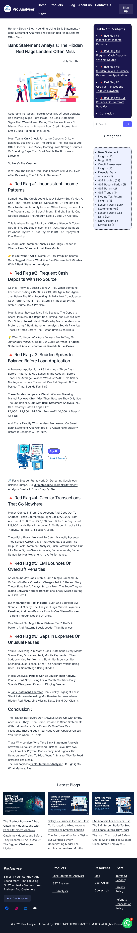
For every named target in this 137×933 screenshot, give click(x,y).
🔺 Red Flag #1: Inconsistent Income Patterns (108, 40)
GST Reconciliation (110, 184)
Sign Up (126, 9)
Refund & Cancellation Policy (123, 904)
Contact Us (102, 890)
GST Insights (106, 180)
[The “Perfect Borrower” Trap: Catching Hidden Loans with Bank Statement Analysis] (24, 804)
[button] (54, 451)
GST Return (105, 188)
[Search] (127, 124)
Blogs (22, 28)
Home (12, 28)
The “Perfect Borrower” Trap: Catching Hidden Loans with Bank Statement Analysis (21, 826)
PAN (31, 296)
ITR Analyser (60, 891)
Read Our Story (15, 898)
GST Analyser (61, 883)
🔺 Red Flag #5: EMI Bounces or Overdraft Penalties (110, 102)
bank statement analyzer (27, 692)
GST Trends (105, 192)
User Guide (102, 882)
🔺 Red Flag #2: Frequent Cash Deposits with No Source (111, 55)
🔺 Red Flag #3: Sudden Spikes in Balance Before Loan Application (112, 71)
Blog (32, 28)
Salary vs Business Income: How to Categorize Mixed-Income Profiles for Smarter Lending (68, 825)
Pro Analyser (23, 9)
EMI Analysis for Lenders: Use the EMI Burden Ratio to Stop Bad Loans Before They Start (111, 825)
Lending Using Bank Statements (58, 28)
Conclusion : (107, 113)
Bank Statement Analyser (46, 764)
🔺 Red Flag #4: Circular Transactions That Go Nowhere (109, 86)
